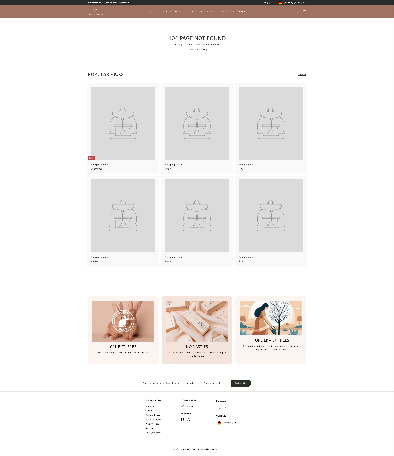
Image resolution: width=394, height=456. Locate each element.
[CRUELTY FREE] (123, 321)
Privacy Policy (152, 424)
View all (302, 74)
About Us (207, 11)
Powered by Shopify (207, 449)
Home (152, 11)
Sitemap (149, 428)
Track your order (232, 11)
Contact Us (150, 410)
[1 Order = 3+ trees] (271, 318)
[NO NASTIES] (197, 321)
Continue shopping (197, 49)
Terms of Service (153, 419)
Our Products (172, 11)
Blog (191, 11)
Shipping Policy (152, 415)
